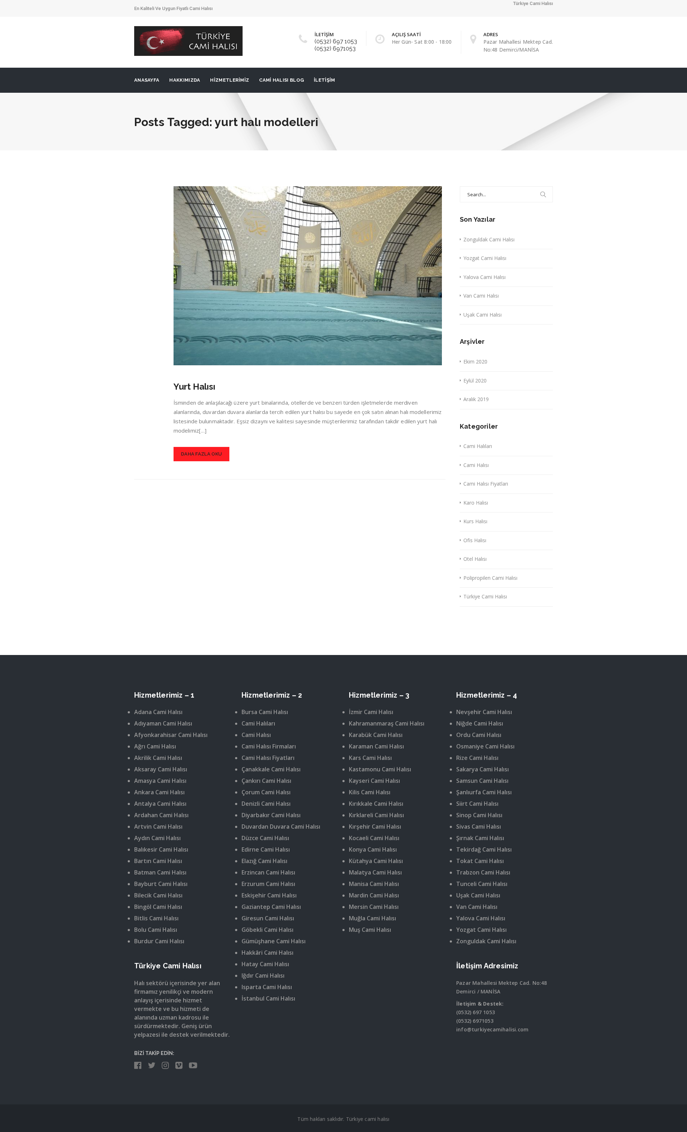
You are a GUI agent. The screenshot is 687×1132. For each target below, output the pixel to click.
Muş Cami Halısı (370, 930)
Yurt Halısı (194, 386)
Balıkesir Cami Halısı (161, 849)
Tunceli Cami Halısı (481, 884)
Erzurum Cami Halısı (268, 884)
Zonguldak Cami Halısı (489, 239)
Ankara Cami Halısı (159, 792)
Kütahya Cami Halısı (376, 861)
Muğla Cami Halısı (372, 918)
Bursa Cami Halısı (265, 712)
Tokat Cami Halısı (480, 861)
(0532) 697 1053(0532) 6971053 (336, 45)
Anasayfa (146, 80)
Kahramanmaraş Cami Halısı (386, 723)
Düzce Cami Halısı (265, 838)
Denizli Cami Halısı (266, 804)
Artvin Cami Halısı (158, 826)
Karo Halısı (475, 502)
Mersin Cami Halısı (374, 907)
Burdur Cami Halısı (159, 941)
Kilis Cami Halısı (369, 792)
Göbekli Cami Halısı (267, 930)
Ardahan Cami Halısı (161, 815)
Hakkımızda (184, 80)
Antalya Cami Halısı (160, 804)
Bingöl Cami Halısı (158, 907)
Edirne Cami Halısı (266, 849)
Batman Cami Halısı (160, 872)
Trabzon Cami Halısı (483, 872)
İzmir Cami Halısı (371, 712)
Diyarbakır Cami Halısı (271, 815)
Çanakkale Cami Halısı (271, 769)
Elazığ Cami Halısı (264, 861)
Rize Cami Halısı (477, 758)
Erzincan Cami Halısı (268, 872)
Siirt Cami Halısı (477, 804)
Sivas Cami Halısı (478, 826)
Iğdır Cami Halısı (263, 975)
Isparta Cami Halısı (267, 987)
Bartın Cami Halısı (158, 861)
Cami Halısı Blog (281, 80)
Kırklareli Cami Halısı (376, 815)
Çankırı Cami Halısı (266, 781)
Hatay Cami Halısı (265, 964)
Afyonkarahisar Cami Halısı (171, 735)
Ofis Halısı (474, 540)
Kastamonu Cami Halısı (380, 769)
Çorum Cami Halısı (266, 792)
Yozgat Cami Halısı (484, 258)
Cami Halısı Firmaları (269, 746)
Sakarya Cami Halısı (482, 769)
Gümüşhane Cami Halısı (274, 941)
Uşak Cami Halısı (482, 314)
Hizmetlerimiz (229, 80)
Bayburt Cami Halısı (160, 884)
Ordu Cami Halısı (478, 735)
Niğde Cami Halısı (479, 723)
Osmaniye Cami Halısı (485, 746)
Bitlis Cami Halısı (156, 918)
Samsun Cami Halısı (482, 781)
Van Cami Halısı (481, 295)
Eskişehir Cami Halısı (269, 895)
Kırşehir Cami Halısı (375, 826)
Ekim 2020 (475, 361)
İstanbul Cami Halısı (268, 998)
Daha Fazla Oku (201, 454)
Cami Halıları (477, 446)
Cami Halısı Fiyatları (485, 483)
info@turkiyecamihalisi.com (492, 1029)
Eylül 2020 (475, 380)
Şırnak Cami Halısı (480, 838)
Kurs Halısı (475, 521)
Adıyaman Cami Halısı (163, 723)
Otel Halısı (475, 558)
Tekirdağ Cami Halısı (484, 849)
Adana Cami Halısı (158, 712)
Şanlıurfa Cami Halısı (484, 792)
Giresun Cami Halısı (268, 918)
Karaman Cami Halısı (376, 746)
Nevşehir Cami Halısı (484, 712)
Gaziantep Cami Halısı (271, 907)
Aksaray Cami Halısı (160, 769)
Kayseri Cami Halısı (374, 781)
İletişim (324, 80)
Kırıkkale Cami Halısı (376, 804)
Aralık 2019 (476, 399)
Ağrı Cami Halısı (155, 746)
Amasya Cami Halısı (160, 781)
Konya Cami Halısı (373, 849)
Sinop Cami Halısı (479, 815)
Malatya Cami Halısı (375, 872)
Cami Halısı (476, 465)
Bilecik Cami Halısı (158, 895)
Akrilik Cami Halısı (158, 758)
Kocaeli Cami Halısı (374, 838)
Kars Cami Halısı (370, 758)
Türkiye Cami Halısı (485, 596)
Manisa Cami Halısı (374, 884)
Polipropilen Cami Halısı (490, 577)
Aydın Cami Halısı (157, 838)
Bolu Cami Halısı (155, 930)
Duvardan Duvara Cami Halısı (281, 826)
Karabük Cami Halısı (376, 735)
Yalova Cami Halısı (484, 277)
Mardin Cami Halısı (374, 895)
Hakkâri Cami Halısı (267, 953)
